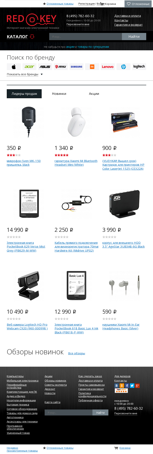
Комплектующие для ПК (22, 392)
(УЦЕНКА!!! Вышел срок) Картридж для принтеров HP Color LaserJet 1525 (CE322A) (123, 164)
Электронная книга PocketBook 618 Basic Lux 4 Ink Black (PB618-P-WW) (76, 328)
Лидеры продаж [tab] (24, 93)
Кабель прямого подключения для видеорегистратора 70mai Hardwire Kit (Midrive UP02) (76, 246)
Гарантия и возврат (128, 25)
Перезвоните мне (78, 24)
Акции (48, 376)
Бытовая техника (18, 404)
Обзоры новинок (55, 380)
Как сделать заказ (90, 376)
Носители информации (21, 400)
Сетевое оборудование (22, 409)
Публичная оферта (90, 400)
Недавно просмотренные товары (22, 449)
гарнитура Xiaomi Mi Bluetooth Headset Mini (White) (76, 163)
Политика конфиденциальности (92, 394)
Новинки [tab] (59, 93)
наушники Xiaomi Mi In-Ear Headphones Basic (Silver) (121, 326)
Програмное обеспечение (15, 427)
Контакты (121, 20)
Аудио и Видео (16, 396)
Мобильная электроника (22, 380)
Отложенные (140, 4)
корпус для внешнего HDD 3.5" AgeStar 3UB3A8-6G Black (123, 245)
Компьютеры (15, 376)
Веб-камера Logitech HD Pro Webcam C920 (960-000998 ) (27, 326)
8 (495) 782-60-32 (128, 408)
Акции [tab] (94, 93)
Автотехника (15, 417)
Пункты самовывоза (91, 385)
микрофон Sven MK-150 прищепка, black (24, 163)
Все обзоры (76, 353)
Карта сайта (52, 402)
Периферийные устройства (17, 386)
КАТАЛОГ (17, 36)
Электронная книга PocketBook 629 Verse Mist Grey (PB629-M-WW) (26, 246)
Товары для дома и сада (22, 413)
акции (70, 47)
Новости (50, 393)
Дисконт (50, 389)
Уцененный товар (18, 433)
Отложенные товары (60, 3)
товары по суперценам (93, 47)
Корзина (110, 4)
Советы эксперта (56, 385)
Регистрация (86, 3)
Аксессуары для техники (22, 421)
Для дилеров (122, 376)
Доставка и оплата (127, 16)
